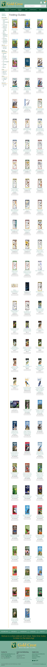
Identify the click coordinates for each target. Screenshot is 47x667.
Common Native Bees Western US (14, 68)
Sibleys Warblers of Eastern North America (15, 311)
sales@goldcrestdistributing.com (8, 653)
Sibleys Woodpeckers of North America (27, 311)
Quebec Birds (27, 451)
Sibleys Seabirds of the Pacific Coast (15, 230)
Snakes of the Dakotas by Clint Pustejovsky (14, 367)
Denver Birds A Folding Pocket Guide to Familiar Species (40, 453)
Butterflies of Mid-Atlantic (40, 230)
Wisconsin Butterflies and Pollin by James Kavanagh (14, 598)
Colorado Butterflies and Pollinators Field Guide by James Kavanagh (40, 537)
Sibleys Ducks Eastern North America (15, 272)
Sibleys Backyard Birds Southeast (14, 170)
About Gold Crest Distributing (38, 653)
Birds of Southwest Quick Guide (27, 49)
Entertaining (33, 9)
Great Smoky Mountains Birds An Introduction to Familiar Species (15, 453)
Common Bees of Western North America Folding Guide (40, 251)
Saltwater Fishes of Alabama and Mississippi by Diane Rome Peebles (40, 368)
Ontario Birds (40, 430)
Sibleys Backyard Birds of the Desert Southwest (40, 109)
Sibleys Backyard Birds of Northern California (14, 210)
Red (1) (4, 72)
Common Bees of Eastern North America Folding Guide (14, 190)
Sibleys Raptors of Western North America (27, 230)
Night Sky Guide (27, 291)
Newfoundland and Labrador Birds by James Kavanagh (14, 516)
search (43, 6)
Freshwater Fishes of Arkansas (27, 367)
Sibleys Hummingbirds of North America (14, 291)
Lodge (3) (5, 78)
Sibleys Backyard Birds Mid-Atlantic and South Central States (40, 130)
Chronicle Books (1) (5, 25)
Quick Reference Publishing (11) (5, 35)
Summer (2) (4, 85)
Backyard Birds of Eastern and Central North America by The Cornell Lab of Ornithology (27, 475)
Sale (40, 9)
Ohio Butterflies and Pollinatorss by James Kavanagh (14, 577)
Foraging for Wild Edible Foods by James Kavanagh (15, 496)
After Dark (14, 409)
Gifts (26, 9)
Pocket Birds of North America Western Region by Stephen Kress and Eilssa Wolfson (39, 389)
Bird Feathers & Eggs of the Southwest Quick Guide (14, 109)
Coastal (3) (4, 80)
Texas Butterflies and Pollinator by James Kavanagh (14, 536)
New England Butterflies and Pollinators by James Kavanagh (27, 599)
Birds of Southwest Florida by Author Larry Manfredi (40, 310)
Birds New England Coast (27, 210)
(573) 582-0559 (7, 655)
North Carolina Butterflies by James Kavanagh (40, 557)
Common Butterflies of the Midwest (27, 250)
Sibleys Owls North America (40, 292)
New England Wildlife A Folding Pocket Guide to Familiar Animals (27, 432)
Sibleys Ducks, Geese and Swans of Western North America (27, 272)
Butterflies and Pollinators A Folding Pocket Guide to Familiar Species (40, 599)
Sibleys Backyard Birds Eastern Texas (27, 170)
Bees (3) (4, 56)
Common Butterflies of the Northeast (14, 250)
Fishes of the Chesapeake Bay (40, 329)
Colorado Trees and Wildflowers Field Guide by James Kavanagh (40, 411)
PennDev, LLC (43, 663)
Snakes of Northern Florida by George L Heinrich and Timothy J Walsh (27, 348)
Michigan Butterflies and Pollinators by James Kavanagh (27, 557)
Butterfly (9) (4, 54)
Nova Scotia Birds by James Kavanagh (27, 516)
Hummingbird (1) (6, 62)
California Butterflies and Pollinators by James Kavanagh (27, 536)
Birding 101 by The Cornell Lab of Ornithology (15, 474)
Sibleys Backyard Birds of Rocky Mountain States (40, 150)
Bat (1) (4, 67)
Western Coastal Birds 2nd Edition (27, 619)
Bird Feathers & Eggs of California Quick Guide (39, 68)
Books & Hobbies (20, 10)
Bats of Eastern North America (40, 189)
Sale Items (34, 658)
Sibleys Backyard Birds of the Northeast (14, 150)
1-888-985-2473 (8, 656)
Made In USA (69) (5, 47)
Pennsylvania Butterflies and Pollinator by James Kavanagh (27, 578)
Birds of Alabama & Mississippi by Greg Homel (40, 348)
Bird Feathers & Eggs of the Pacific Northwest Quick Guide (14, 89)
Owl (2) (4, 57)
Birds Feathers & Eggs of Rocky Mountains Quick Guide (27, 89)
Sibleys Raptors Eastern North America (40, 210)
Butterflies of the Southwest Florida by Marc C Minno (27, 330)
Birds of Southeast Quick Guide (14, 49)
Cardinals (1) (5, 59)
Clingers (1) (4, 65)
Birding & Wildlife (7, 10)
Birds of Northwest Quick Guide (40, 49)
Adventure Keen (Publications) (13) (6, 21)
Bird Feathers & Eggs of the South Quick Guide (39, 88)
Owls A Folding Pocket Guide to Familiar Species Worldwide (14, 620)
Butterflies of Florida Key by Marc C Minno (14, 330)
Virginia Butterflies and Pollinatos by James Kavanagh (40, 577)
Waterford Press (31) (5, 42)
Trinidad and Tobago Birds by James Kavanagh (40, 516)
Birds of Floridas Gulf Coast (40, 271)
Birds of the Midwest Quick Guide (27, 29)
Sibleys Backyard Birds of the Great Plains (27, 129)
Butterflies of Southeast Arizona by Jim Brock (15, 348)
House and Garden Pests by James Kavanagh (40, 496)
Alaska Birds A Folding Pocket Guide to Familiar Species (14, 432)
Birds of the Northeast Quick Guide (39, 29)
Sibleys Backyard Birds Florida (14, 129)
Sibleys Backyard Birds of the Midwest (40, 170)
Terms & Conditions (36, 656)
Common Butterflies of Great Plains (27, 189)
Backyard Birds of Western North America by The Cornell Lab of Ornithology (40, 475)
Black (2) (5, 71)
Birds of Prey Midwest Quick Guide (14, 29)
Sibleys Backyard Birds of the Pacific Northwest (27, 150)
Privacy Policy (35, 655)
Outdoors (13, 9)
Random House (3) (5, 39)
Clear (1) (5, 74)
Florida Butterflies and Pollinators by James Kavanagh (15, 557)
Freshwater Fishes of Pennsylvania (14, 386)
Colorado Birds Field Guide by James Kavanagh (27, 410)
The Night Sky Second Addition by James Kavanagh (27, 496)
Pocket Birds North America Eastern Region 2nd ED (27, 388)
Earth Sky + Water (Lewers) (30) (5, 29)
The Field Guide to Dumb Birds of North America (27, 108)
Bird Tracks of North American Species (27, 68)
